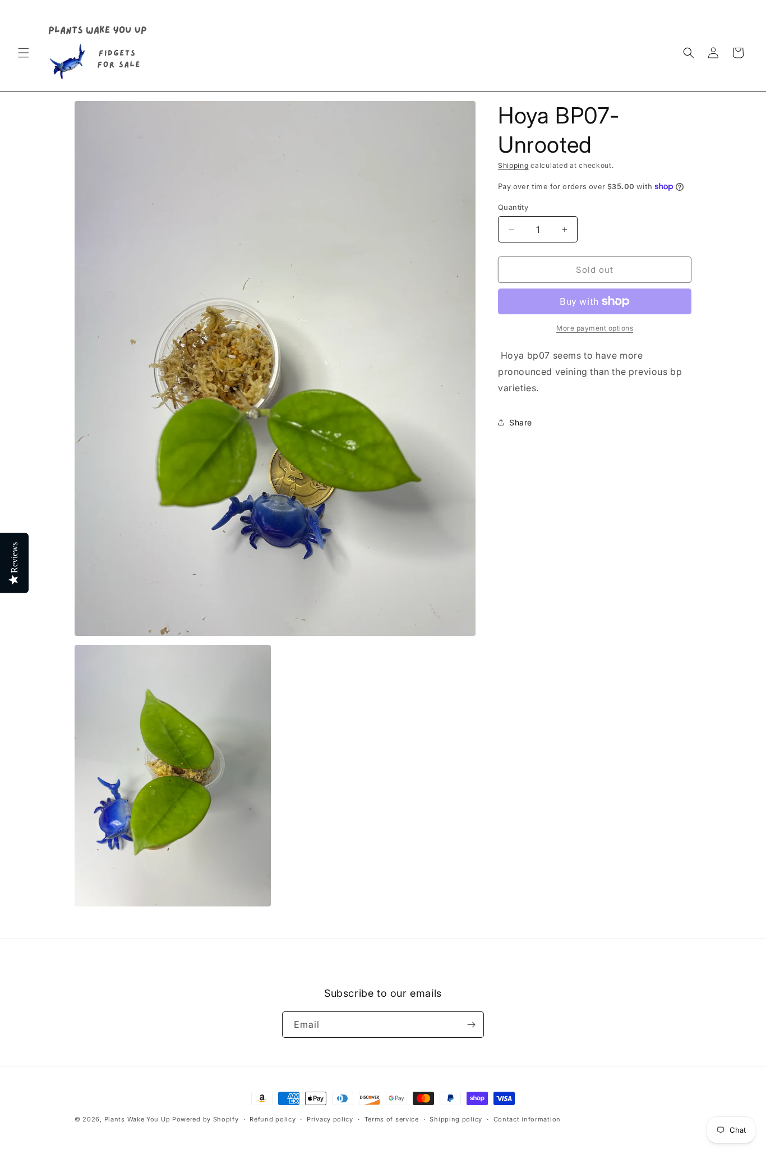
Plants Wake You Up (137, 1119)
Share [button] (520, 422)
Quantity (513, 207)
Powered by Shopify (205, 1119)
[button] (23, 52)
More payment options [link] (594, 328)
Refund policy (273, 1119)
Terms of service (391, 1119)
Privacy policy (330, 1119)
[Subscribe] (471, 1024)
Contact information (527, 1119)
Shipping (513, 165)
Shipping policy (456, 1119)
